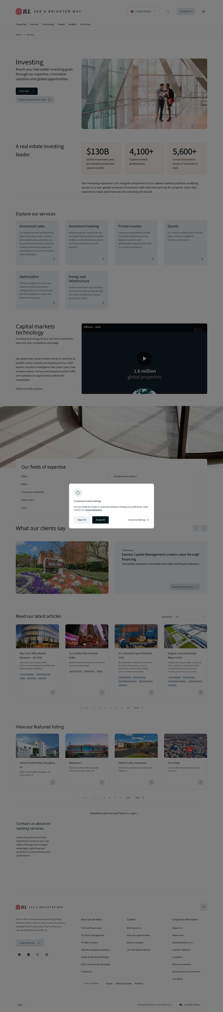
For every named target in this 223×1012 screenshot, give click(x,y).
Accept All (100, 519)
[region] (111, 506)
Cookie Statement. (93, 509)
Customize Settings (138, 520)
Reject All (82, 519)
